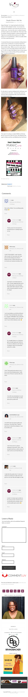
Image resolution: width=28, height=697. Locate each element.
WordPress (12, 692)
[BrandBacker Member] (13, 650)
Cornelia (13, 692)
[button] (14, 12)
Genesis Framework (20, 692)
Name (3, 546)
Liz (10, 200)
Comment (4, 526)
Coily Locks (15, 220)
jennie (11, 305)
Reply (6, 213)
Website (4, 559)
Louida (11, 466)
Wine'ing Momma (14, 5)
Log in (16, 692)
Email (3, 552)
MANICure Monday (17, 186)
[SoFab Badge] (12, 634)
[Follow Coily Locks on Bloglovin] (6, 184)
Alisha (13, 388)
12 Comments (19, 22)
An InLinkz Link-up (5, 178)
